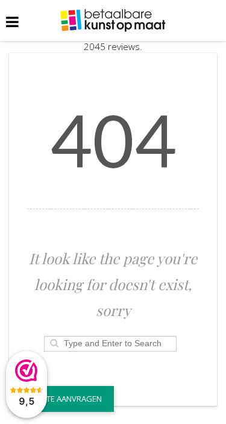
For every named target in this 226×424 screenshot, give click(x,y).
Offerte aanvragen (63, 398)
